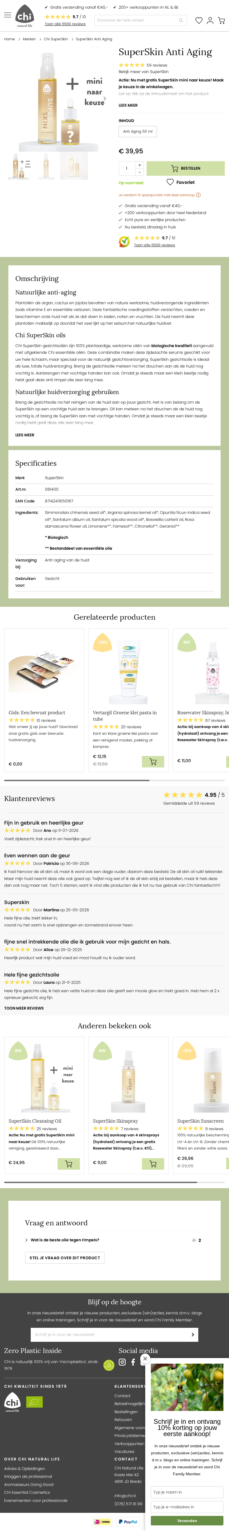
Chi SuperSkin (56, 39)
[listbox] (172, 132)
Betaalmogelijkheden (135, 1403)
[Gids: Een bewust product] (44, 669)
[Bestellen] (153, 761)
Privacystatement (132, 1435)
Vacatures (124, 1451)
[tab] (117, 1240)
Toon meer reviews (24, 1008)
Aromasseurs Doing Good (28, 1484)
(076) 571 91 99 (128, 1504)
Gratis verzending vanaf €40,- (79, 7)
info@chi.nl (125, 1496)
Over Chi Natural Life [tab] (32, 1459)
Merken (29, 39)
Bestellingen (126, 1412)
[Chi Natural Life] (24, 15)
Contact (122, 1396)
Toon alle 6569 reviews (65, 24)
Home (9, 39)
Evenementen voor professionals (36, 1500)
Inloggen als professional (28, 1476)
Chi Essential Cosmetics (27, 1492)
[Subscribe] (192, 1335)
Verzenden (187, 1520)
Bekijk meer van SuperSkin (144, 71)
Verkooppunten (129, 1443)
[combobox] (140, 20)
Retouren (123, 1419)
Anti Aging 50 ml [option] (138, 131)
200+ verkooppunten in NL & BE (148, 7)
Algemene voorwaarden (138, 1428)
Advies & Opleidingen (24, 1468)
